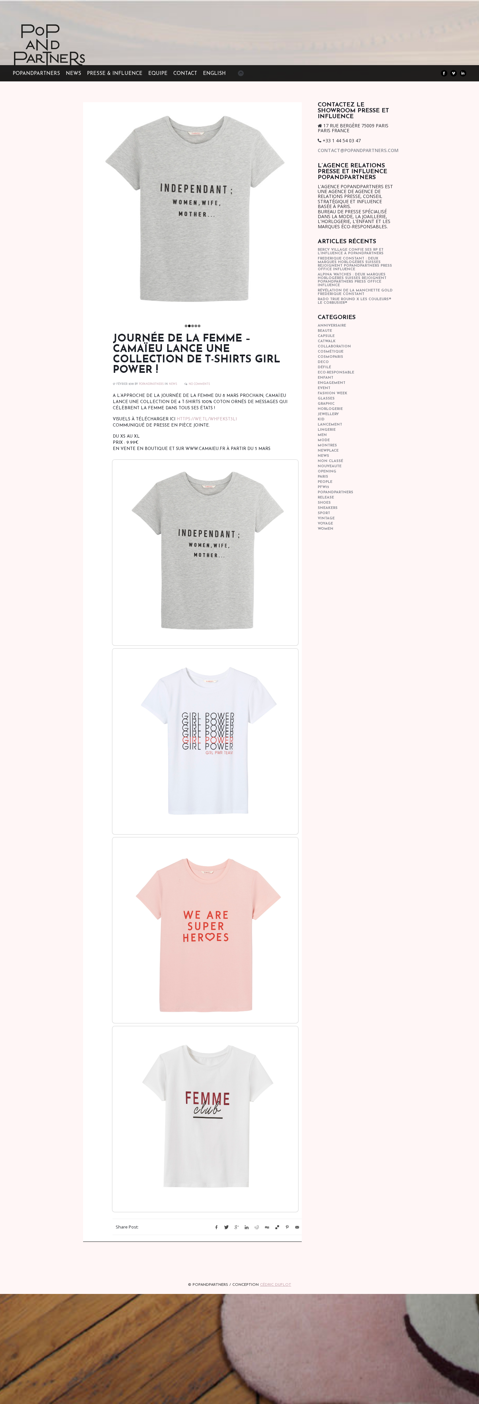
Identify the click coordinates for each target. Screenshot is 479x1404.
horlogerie (330, 409)
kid (321, 419)
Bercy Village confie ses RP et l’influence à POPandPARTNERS (351, 251)
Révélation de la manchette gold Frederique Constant (355, 292)
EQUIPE (157, 73)
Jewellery (328, 414)
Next (308, 210)
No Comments (199, 384)
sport (324, 513)
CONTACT (185, 73)
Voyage (325, 524)
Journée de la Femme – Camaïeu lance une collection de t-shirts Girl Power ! (196, 354)
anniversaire (332, 326)
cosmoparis (330, 357)
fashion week (332, 393)
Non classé (330, 461)
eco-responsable (336, 372)
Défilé (324, 367)
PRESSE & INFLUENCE (114, 73)
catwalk (327, 341)
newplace (328, 451)
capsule (326, 336)
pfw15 (323, 487)
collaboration (334, 346)
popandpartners (335, 492)
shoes (324, 503)
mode (324, 440)
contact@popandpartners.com (358, 150)
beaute (325, 331)
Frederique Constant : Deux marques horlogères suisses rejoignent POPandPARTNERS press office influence (355, 264)
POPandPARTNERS (36, 73)
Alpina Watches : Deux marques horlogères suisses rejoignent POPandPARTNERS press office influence (352, 280)
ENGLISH (214, 73)
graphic (326, 404)
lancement (330, 425)
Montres (327, 445)
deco (323, 362)
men (322, 435)
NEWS (73, 73)
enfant (325, 378)
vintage (326, 518)
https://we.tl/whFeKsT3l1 (207, 419)
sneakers (328, 508)
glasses (326, 398)
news (173, 384)
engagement (331, 383)
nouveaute (329, 466)
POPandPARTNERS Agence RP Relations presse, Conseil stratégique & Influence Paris (61, 55)
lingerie (327, 430)
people (325, 482)
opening (327, 471)
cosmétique (330, 352)
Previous (76, 210)
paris (323, 477)
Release (326, 497)
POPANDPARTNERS (151, 384)
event (324, 388)
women (325, 529)
